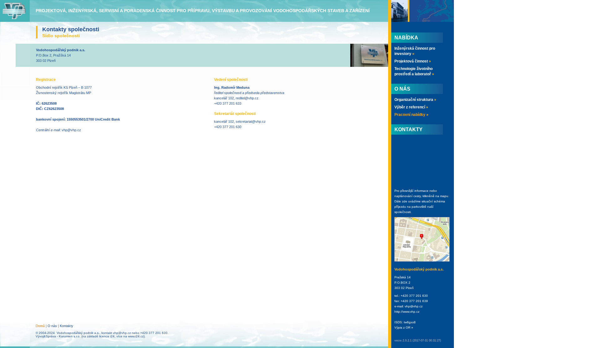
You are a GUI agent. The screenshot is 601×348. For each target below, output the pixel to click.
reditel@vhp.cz (247, 98)
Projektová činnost (412, 61)
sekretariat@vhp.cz (251, 121)
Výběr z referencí (411, 107)
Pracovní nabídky (411, 114)
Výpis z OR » (403, 327)
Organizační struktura (415, 99)
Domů (40, 326)
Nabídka (406, 37)
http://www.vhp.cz (406, 311)
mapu (444, 196)
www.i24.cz (136, 336)
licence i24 (107, 336)
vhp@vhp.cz (71, 130)
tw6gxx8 (410, 322)
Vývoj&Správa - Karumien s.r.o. (58, 336)
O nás (52, 326)
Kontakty (66, 326)
